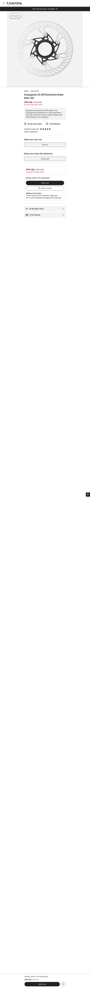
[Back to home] (14, 3)
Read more (54, 195)
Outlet (26, 91)
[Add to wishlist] (63, 984)
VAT (52, 198)
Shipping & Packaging (43, 198)
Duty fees (58, 198)
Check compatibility (31, 132)
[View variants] (2, 85)
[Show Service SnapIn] (88, 494)
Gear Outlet (35, 91)
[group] (45, 49)
